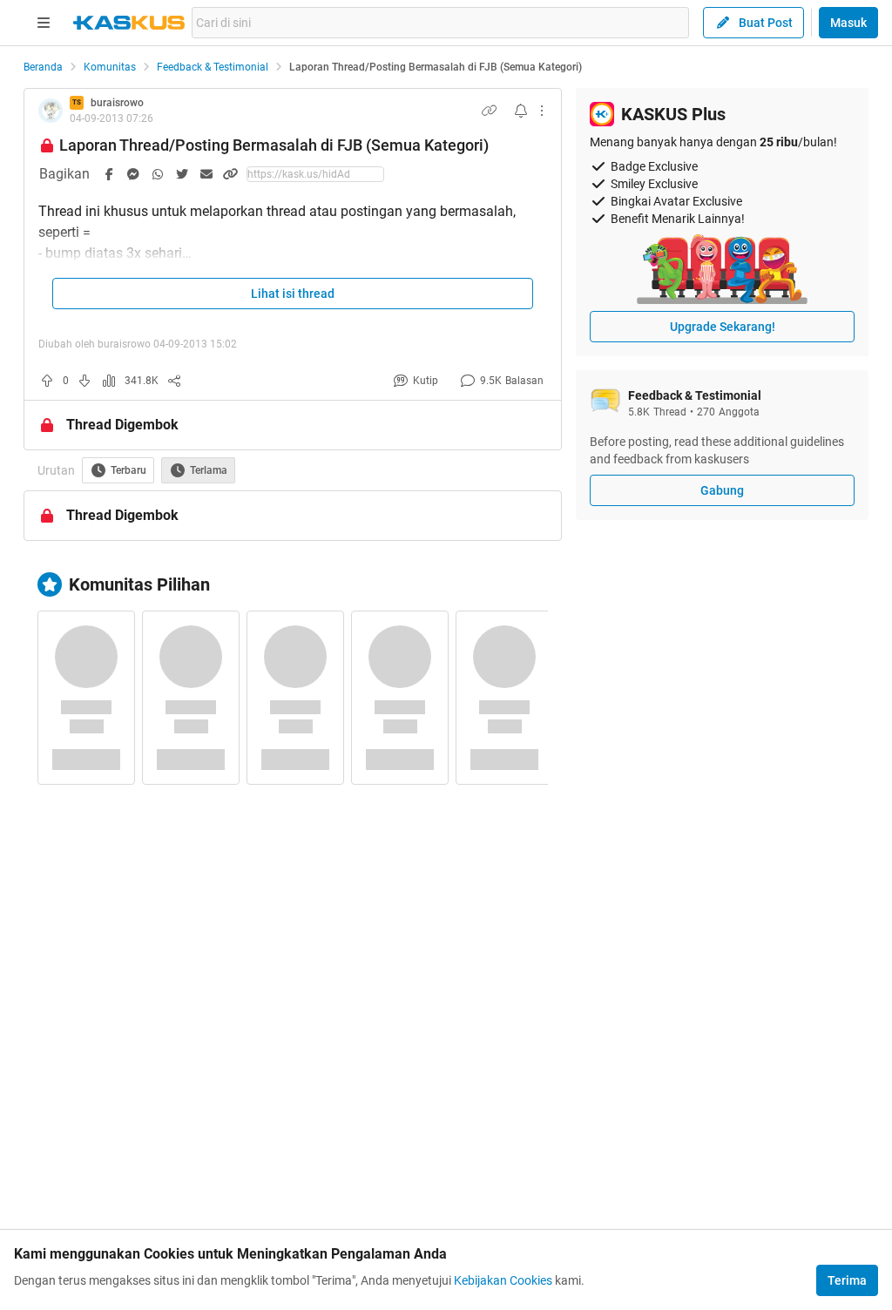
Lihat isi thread (292, 293)
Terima (847, 1280)
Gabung (722, 490)
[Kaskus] (129, 23)
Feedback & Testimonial (212, 67)
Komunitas (110, 67)
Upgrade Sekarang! (722, 327)
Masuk (848, 23)
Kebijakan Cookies (503, 1280)
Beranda (43, 67)
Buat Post (766, 23)
